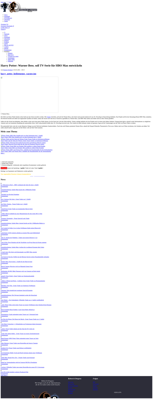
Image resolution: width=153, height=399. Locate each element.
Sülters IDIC (11, 59)
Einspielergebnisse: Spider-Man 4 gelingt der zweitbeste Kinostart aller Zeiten (22, 247)
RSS (94, 382)
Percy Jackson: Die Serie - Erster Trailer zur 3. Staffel (16, 199)
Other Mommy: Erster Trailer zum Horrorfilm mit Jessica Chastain (19, 343)
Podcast (6, 40)
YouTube (95, 389)
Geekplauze (11, 58)
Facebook (95, 384)
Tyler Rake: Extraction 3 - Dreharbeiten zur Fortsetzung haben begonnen (21, 324)
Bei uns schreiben (73, 386)
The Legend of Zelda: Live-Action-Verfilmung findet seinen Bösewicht (21, 228)
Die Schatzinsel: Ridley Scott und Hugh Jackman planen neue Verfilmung (21, 353)
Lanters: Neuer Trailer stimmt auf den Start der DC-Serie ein (17, 329)
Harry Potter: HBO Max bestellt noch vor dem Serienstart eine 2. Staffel (21, 137)
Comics (6, 47)
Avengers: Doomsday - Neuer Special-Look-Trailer (15, 218)
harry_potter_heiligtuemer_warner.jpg (18, 74)
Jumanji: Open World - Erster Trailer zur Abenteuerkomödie (17, 276)
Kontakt (70, 393)
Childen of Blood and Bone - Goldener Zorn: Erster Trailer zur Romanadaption (23, 281)
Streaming (7, 19)
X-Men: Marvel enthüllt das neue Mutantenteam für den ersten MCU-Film (21, 213)
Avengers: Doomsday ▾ (7, 26)
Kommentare (8, 50)
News (6, 15)
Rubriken (6, 51)
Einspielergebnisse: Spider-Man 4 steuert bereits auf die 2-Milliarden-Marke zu (23, 223)
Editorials (10, 61)
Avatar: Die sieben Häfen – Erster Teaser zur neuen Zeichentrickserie (20, 333)
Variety (49, 117)
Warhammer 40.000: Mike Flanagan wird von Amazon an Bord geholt (20, 271)
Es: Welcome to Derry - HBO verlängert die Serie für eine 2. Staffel (20, 185)
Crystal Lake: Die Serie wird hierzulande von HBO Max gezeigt (19, 252)
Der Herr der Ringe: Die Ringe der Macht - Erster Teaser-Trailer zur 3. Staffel (22, 319)
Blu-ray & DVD (8, 45)
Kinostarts (7, 16)
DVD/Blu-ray (8, 18)
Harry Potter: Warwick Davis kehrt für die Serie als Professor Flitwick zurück (22, 144)
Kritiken (6, 42)
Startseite (6, 34)
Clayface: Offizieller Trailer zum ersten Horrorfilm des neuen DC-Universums (22, 367)
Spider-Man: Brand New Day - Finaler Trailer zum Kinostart (18, 357)
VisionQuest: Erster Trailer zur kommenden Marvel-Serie (17, 209)
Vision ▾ (3, 29)
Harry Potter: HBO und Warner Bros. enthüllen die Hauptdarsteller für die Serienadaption (26, 151)
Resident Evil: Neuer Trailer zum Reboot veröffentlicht (16, 348)
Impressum (71, 384)
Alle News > (4, 375)
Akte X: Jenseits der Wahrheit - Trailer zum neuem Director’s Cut (19, 237)
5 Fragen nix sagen (13, 56)
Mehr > (3, 153)
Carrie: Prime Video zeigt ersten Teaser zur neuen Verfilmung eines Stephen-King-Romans (26, 305)
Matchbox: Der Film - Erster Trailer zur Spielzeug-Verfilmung (18, 285)
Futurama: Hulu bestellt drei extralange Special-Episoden (16, 290)
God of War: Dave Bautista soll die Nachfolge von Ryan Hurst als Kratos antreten (23, 242)
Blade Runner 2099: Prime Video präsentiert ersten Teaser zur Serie (19, 338)
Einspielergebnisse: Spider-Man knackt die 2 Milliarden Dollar (18, 189)
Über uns (70, 382)
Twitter (95, 386)
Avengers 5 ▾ (4, 24)
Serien (6, 21)
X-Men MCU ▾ (5, 27)
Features (10, 53)
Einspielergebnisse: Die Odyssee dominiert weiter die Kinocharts (19, 295)
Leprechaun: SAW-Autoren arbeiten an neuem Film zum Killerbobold (20, 233)
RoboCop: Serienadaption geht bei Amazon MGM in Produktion (19, 362)
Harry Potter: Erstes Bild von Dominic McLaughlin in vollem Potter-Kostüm (22, 148)
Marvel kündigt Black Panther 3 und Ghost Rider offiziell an (18, 309)
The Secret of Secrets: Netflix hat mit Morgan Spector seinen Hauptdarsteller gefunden (25, 257)
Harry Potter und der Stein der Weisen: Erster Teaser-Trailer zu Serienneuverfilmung (24, 140)
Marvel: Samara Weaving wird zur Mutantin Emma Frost (16, 266)
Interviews (11, 55)
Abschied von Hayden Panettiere (10, 194)
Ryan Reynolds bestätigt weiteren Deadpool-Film (14, 372)
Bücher (6, 48)
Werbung (70, 391)
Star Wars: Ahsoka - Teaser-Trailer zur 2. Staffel (14, 204)
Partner (70, 387)
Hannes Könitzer (8, 70)
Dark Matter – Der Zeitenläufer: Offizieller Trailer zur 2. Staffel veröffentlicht (22, 300)
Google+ (95, 387)
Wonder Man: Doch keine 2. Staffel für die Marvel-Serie (16, 261)
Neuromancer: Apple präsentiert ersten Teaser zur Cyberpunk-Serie (19, 314)
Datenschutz (71, 389)
